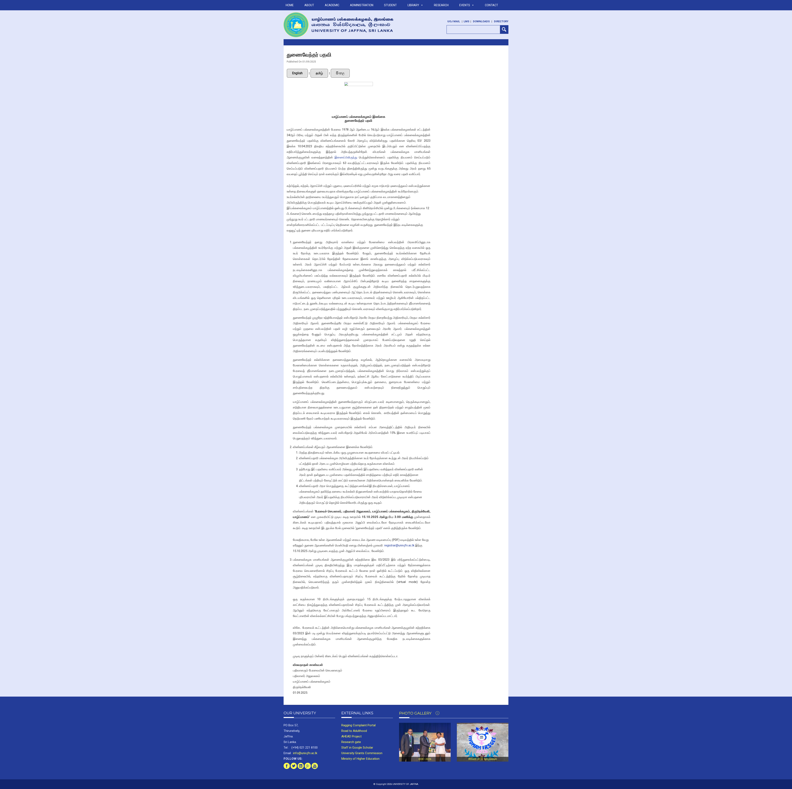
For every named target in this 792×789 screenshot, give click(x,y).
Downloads (481, 21)
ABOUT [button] (309, 5)
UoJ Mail (453, 21)
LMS (466, 21)
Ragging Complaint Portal (358, 725)
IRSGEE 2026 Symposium (482, 759)
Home (290, 5)
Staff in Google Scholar (357, 747)
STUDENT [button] (390, 5)
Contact (491, 5)
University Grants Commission (361, 753)
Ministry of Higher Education (360, 759)
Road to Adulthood (354, 731)
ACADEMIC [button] (332, 5)
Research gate (351, 742)
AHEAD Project (351, 736)
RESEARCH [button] (441, 5)
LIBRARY (413, 5)
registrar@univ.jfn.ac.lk (399, 545)
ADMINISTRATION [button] (361, 5)
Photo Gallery (416, 713)
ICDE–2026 (424, 759)
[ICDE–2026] (425, 742)
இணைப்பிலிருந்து (346, 157)
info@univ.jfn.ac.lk (304, 753)
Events (464, 5)
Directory (501, 21)
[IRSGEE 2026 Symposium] (482, 742)
